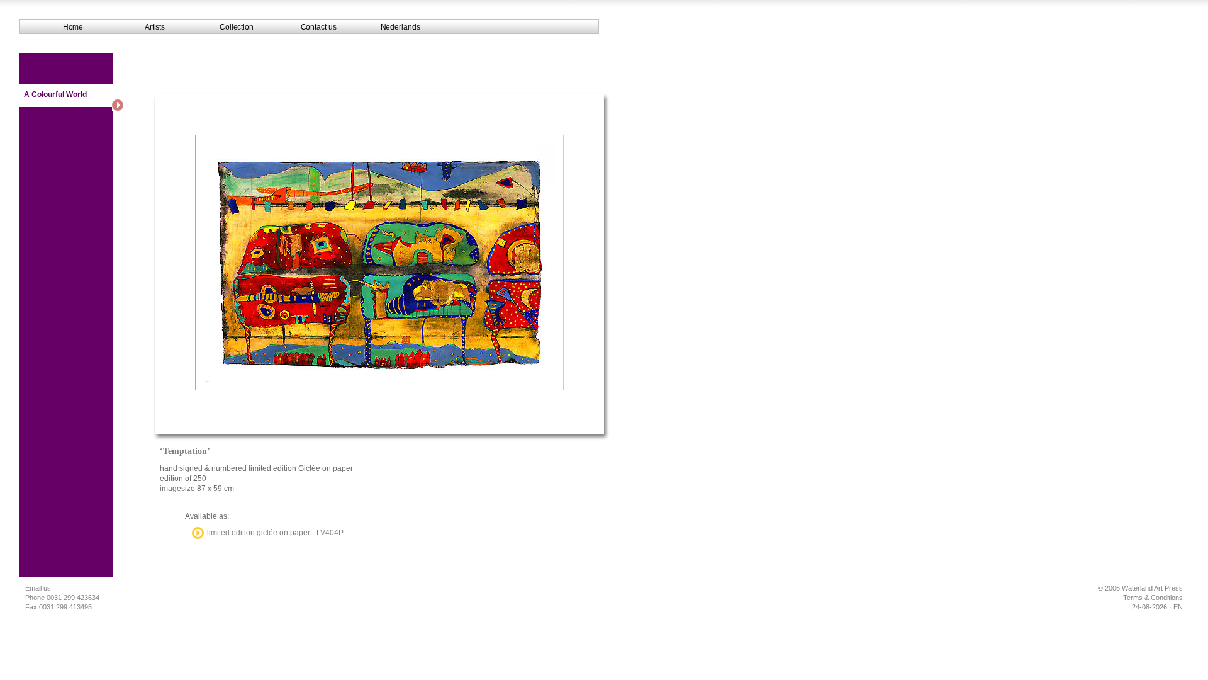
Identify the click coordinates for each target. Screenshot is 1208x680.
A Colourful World (55, 94)
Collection (237, 27)
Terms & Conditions (1153, 597)
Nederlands (400, 27)
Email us (38, 588)
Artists (155, 27)
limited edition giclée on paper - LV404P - (277, 532)
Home (73, 27)
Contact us (319, 27)
